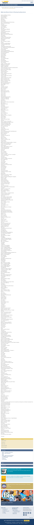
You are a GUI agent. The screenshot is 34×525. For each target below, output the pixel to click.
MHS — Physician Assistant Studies (8, 455)
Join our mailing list (6, 511)
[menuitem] (16, 440)
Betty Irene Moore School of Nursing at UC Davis (17, 511)
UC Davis (4, 513)
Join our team (4, 459)
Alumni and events (4, 445)
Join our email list (5, 457)
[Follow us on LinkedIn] (26, 514)
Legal (19, 523)
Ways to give (3, 443)
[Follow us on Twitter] (26, 512)
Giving (27, 0)
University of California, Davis (5, 7)
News (22, 0)
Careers (25, 0)
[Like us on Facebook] (24, 512)
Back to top (31, 517)
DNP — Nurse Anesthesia (6, 453)
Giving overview (4, 440)
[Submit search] (31, 2)
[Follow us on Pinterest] (31, 512)
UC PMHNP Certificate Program (7, 456)
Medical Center (15, 513)
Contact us (4, 458)
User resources (5, 509)
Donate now (3, 442)
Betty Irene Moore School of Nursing (18, 7)
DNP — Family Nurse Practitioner (7, 452)
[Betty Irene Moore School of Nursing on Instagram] (24, 514)
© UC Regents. (9, 523)
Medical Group (15, 512)
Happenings (4, 465)
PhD (3, 454)
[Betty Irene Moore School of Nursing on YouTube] (28, 512)
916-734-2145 (27, 522)
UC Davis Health (31, 0)
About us (22, 523)
